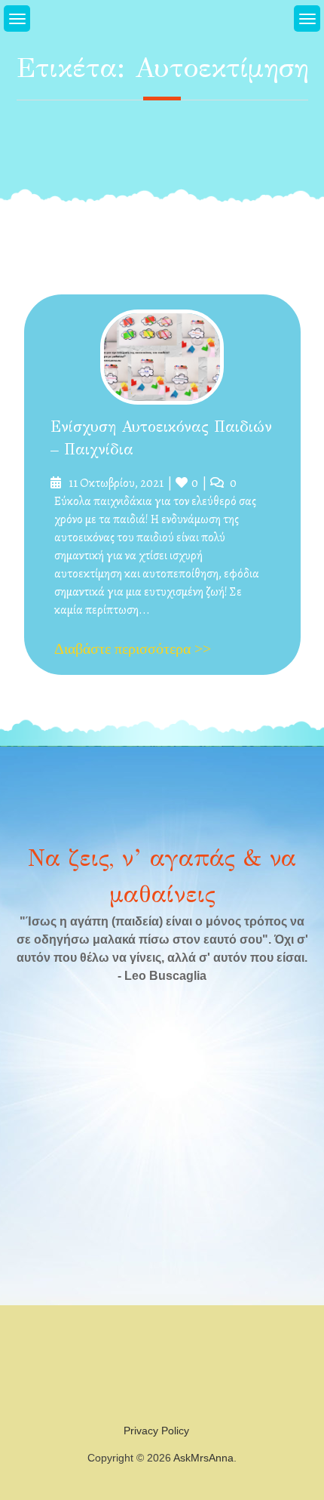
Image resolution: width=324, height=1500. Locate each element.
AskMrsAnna (203, 1458)
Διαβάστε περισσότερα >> (132, 648)
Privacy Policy (156, 1431)
